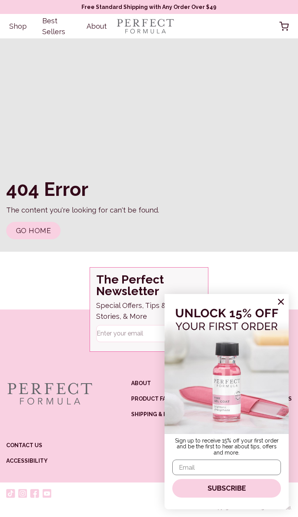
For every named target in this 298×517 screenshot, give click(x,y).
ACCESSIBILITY (27, 461)
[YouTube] (47, 493)
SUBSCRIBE (227, 488)
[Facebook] (34, 493)
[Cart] (284, 26)
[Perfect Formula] (49, 393)
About (97, 26)
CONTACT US (24, 445)
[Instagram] (22, 493)
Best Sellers (53, 26)
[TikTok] (10, 493)
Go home (33, 231)
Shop (18, 26)
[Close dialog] (281, 302)
